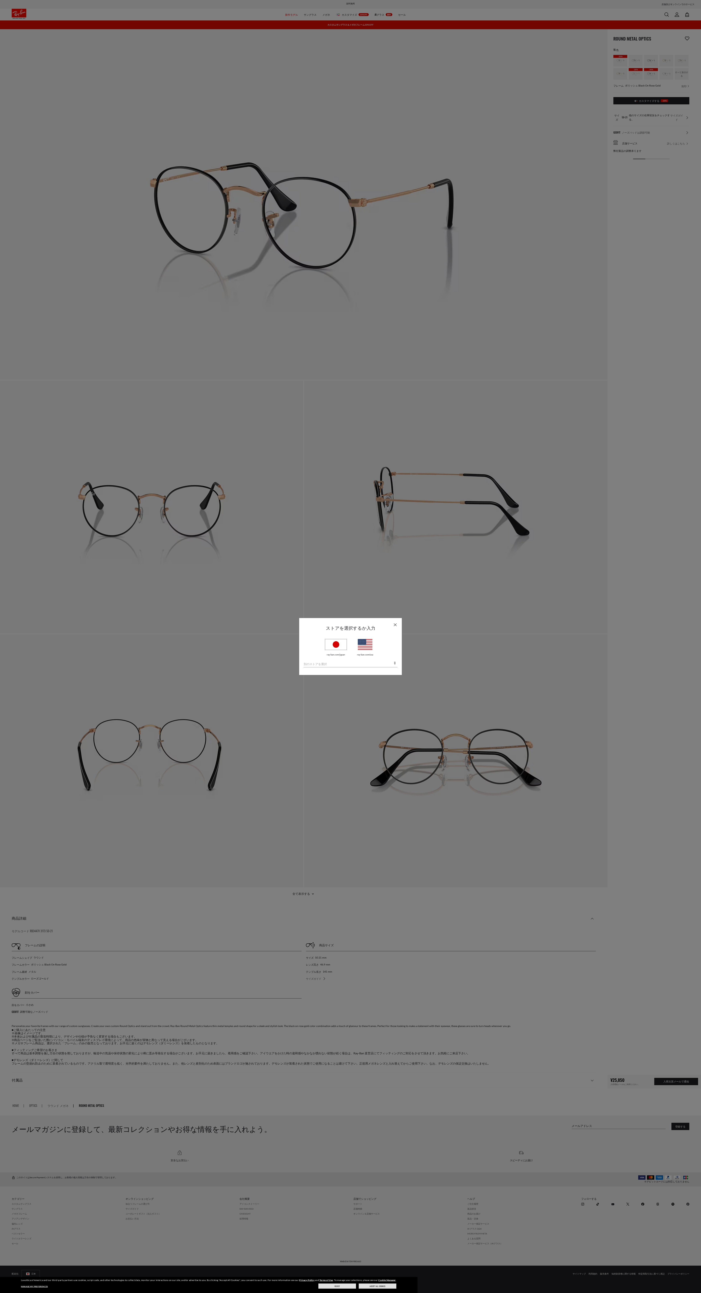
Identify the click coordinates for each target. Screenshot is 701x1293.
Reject (337, 1286)
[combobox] (350, 663)
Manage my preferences (34, 1286)
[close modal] (395, 624)
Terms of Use (326, 1280)
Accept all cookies (378, 1286)
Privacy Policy (306, 1280)
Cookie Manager (387, 1280)
